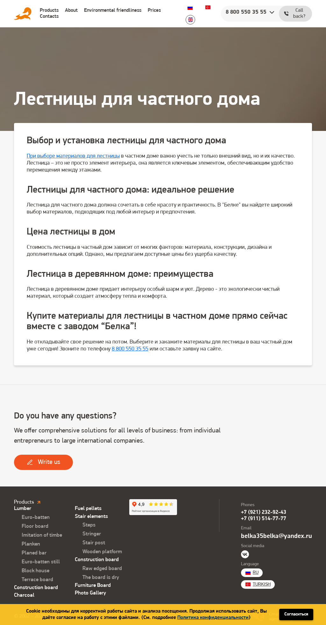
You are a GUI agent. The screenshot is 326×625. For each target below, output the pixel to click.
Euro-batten (36, 517)
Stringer (91, 534)
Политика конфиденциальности (213, 617)
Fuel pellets (88, 508)
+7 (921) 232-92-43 (263, 512)
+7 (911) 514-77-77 (263, 518)
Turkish (207, 7)
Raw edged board (102, 568)
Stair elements (91, 516)
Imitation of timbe (42, 535)
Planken (31, 544)
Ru (190, 7)
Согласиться (296, 614)
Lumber (22, 508)
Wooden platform (102, 551)
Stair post (93, 543)
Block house (35, 571)
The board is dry (100, 577)
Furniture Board (93, 585)
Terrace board (37, 579)
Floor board (35, 526)
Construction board (36, 587)
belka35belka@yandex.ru (276, 536)
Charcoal (24, 595)
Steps (89, 525)
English (190, 19)
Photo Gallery (90, 593)
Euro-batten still (41, 562)
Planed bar (34, 553)
